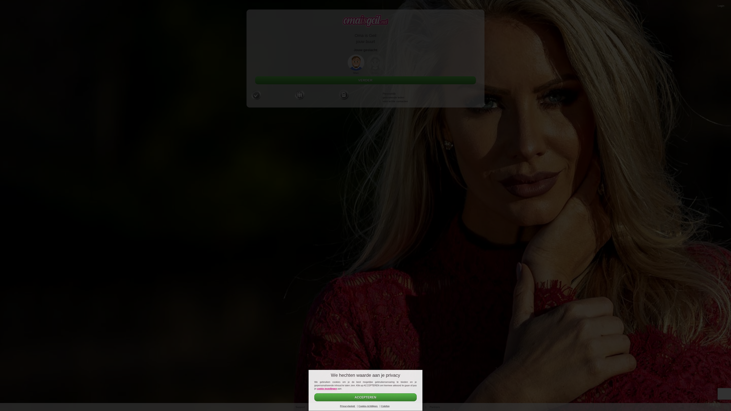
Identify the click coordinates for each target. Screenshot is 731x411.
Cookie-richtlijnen (368, 406)
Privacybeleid (347, 406)
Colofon (385, 406)
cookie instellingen (327, 388)
